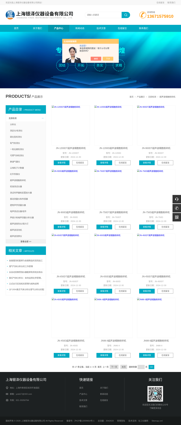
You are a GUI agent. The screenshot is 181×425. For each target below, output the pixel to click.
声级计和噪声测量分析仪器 (22, 217)
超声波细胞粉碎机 (167, 97)
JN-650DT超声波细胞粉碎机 (71, 276)
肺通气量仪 (15, 162)
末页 (124, 367)
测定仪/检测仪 (16, 130)
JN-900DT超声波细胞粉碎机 (156, 148)
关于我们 (37, 28)
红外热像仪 (15, 174)
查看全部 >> (26, 241)
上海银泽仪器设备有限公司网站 (27, 2)
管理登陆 (121, 421)
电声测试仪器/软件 (18, 211)
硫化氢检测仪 (16, 137)
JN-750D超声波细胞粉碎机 (156, 212)
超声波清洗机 (16, 230)
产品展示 (141, 97)
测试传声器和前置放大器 (21, 193)
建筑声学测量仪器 (18, 205)
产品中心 (58, 28)
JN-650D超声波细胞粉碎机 (113, 276)
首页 (16, 28)
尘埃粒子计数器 (17, 168)
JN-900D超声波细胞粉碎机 (70, 212)
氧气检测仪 (15, 143)
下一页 (114, 367)
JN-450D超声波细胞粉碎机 (70, 341)
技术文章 (101, 28)
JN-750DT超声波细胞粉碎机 (113, 212)
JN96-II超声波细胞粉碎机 (113, 341)
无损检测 (152, 97)
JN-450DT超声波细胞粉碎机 (156, 276)
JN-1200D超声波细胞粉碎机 (113, 148)
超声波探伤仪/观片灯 (19, 224)
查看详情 (61, 163)
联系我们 (171, 2)
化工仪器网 (143, 421)
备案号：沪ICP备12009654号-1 (80, 421)
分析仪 (13, 124)
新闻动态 (79, 28)
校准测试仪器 (16, 186)
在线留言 (160, 2)
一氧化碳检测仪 (17, 149)
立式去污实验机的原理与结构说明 (24, 284)
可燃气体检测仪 (17, 155)
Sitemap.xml (157, 421)
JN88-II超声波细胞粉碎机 (156, 341)
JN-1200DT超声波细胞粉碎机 (71, 148)
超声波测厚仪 (16, 236)
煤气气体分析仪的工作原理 (21, 266)
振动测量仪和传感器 (19, 199)
